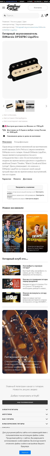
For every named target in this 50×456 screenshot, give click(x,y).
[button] (3, 106)
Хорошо (25, 452)
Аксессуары (16, 22)
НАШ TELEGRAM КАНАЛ (25, 402)
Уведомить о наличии (25, 187)
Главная (5, 22)
